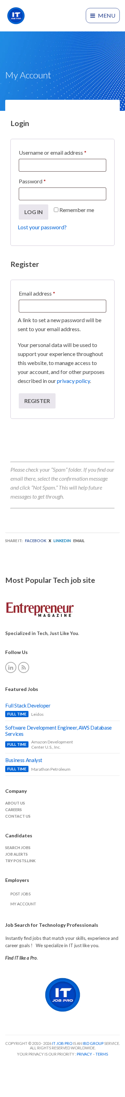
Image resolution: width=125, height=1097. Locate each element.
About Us (15, 803)
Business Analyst (23, 760)
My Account (23, 904)
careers (13, 809)
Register (37, 400)
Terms (101, 1054)
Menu (106, 15)
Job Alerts (16, 854)
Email (79, 540)
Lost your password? (42, 227)
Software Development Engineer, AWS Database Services (58, 730)
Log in (33, 212)
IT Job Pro (62, 1043)
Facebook (35, 540)
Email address (47, 293)
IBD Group (93, 1043)
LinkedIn (62, 540)
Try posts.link (20, 860)
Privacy (85, 1054)
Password (43, 180)
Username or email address (62, 152)
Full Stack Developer (28, 705)
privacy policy (73, 380)
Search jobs (18, 847)
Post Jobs (20, 894)
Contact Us (18, 816)
